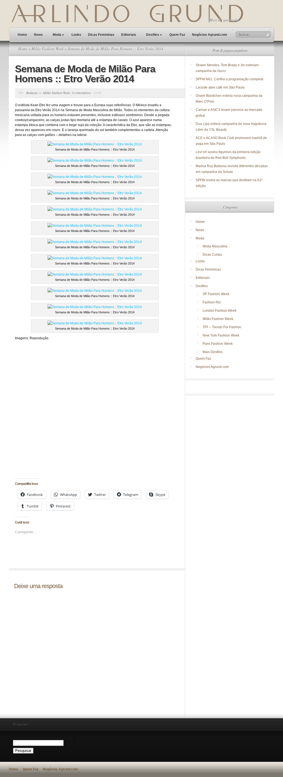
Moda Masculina (215, 246)
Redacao (32, 92)
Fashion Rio (212, 302)
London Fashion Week (220, 311)
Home (22, 35)
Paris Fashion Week (218, 344)
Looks (76, 35)
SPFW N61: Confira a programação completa (229, 79)
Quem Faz (177, 35)
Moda (58, 35)
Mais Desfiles (213, 352)
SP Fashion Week (216, 294)
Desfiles (154, 35)
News (38, 35)
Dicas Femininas (101, 35)
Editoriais (128, 35)
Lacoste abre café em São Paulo (220, 87)
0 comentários (81, 92)
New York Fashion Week (221, 335)
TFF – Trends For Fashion (222, 327)
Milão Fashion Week (48, 48)
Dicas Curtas (212, 255)
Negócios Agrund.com (209, 35)
